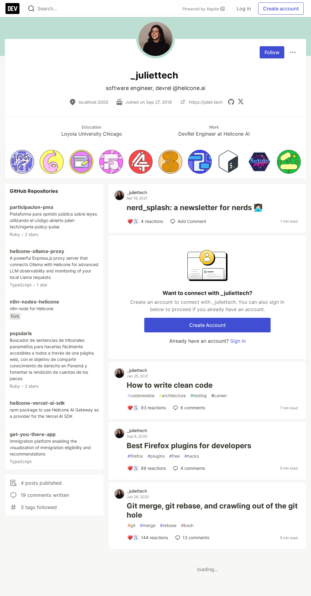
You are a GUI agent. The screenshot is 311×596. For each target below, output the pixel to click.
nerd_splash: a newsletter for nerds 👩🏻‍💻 (195, 207)
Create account (281, 8)
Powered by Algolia (201, 8)
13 (196, 537)
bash (187, 525)
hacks (191, 456)
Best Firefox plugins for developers (189, 445)
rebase (168, 525)
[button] (22, 162)
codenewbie (141, 395)
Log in (244, 8)
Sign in (238, 341)
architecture (172, 395)
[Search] (31, 8)
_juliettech (137, 192)
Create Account (207, 325)
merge (148, 525)
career (219, 395)
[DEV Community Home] (12, 8)
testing (198, 395)
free (174, 456)
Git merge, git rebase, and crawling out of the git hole (212, 510)
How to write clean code (170, 385)
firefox (135, 456)
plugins (156, 456)
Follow (272, 52)
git (131, 525)
